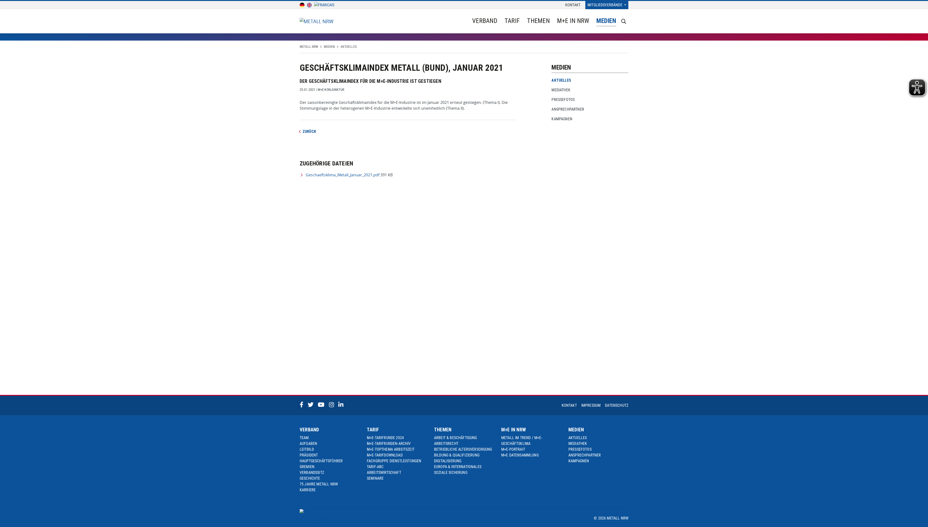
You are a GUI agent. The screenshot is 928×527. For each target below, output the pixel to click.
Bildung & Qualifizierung (456, 455)
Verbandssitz (312, 472)
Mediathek (560, 90)
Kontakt (572, 5)
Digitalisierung (447, 461)
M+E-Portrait (513, 449)
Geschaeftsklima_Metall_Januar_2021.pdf (342, 175)
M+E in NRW (573, 20)
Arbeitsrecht (446, 443)
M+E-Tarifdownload (385, 455)
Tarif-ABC (375, 466)
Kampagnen (561, 119)
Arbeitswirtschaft (384, 472)
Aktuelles (349, 47)
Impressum (591, 405)
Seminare (375, 478)
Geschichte (310, 478)
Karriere (308, 490)
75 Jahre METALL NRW (319, 484)
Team (304, 437)
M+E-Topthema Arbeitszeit (390, 449)
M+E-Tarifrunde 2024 (385, 437)
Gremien (307, 466)
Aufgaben (308, 443)
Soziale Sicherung (450, 472)
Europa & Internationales (457, 466)
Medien (606, 20)
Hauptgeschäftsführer (321, 461)
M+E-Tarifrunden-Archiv (389, 443)
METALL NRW (309, 47)
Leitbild (307, 449)
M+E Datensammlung (520, 455)
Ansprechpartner (567, 109)
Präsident (309, 455)
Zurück (309, 131)
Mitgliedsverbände (605, 5)
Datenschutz (616, 405)
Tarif (512, 20)
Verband (484, 20)
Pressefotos (563, 99)
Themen (538, 20)
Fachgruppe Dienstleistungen (394, 461)
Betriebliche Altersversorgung (463, 449)
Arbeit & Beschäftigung (455, 437)
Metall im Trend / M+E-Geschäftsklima (521, 440)
